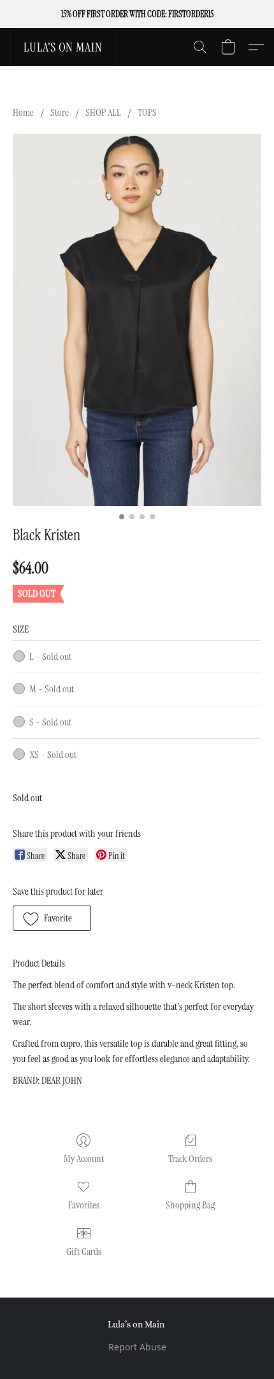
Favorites (83, 1205)
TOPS (147, 112)
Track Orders (190, 1158)
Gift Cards (83, 1251)
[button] (63, 47)
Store (59, 112)
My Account (84, 1158)
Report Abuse (137, 1347)
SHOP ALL (103, 112)
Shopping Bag (190, 1205)
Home (23, 112)
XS (52, 754)
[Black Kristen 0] (137, 319)
